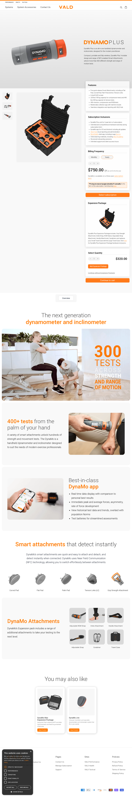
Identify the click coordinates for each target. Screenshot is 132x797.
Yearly (107, 157)
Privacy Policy (117, 762)
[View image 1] (7, 96)
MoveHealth (94, 134)
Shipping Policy (118, 773)
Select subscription (107, 195)
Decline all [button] (24, 787)
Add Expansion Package (98, 266)
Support (58, 770)
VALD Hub (94, 132)
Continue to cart (107, 280)
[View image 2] (7, 106)
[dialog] (17, 772)
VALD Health (89, 766)
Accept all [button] (10, 787)
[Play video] (66, 365)
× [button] (30, 751)
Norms (118, 134)
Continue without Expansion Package (101, 273)
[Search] (121, 7)
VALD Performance (92, 762)
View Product (43, 730)
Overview (66, 298)
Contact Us (45, 7)
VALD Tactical (90, 770)
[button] (17, 792)
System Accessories (26, 7)
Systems (9, 7)
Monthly (94, 157)
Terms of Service (118, 770)
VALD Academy (118, 137)
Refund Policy (117, 766)
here (115, 186)
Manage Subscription (63, 766)
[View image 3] (7, 116)
